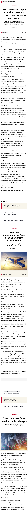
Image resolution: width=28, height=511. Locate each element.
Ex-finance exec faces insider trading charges (10, 213)
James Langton (6, 32)
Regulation (14, 6)
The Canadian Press (7, 274)
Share (23, 32)
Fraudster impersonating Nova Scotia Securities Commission (12, 206)
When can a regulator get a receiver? (13, 220)
